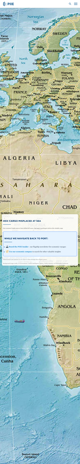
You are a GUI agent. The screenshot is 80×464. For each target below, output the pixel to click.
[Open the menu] (75, 3)
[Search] (70, 3)
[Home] (8, 4)
